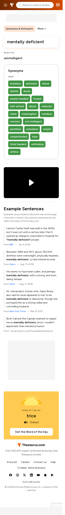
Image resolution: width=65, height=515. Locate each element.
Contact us (40, 462)
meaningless (29, 113)
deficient (31, 83)
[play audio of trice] (26, 422)
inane (13, 113)
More (41, 28)
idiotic (32, 106)
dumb (26, 91)
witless (14, 151)
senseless (32, 129)
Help (53, 462)
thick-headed (18, 144)
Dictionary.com (58, 5)
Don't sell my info (31, 482)
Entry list (12, 462)
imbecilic (46, 106)
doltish (14, 91)
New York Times (18, 311)
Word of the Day (31, 410)
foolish (37, 98)
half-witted (17, 106)
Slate (12, 284)
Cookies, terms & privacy (31, 467)
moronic (15, 121)
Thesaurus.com (12, 5)
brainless (15, 83)
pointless (15, 129)
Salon (12, 264)
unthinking (37, 144)
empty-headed (19, 98)
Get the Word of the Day (31, 432)
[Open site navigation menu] (6, 5)
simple (47, 129)
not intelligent (33, 121)
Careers (25, 462)
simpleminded (18, 136)
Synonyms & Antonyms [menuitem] (19, 28)
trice (31, 415)
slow (35, 136)
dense (45, 83)
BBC (12, 244)
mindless (47, 113)
